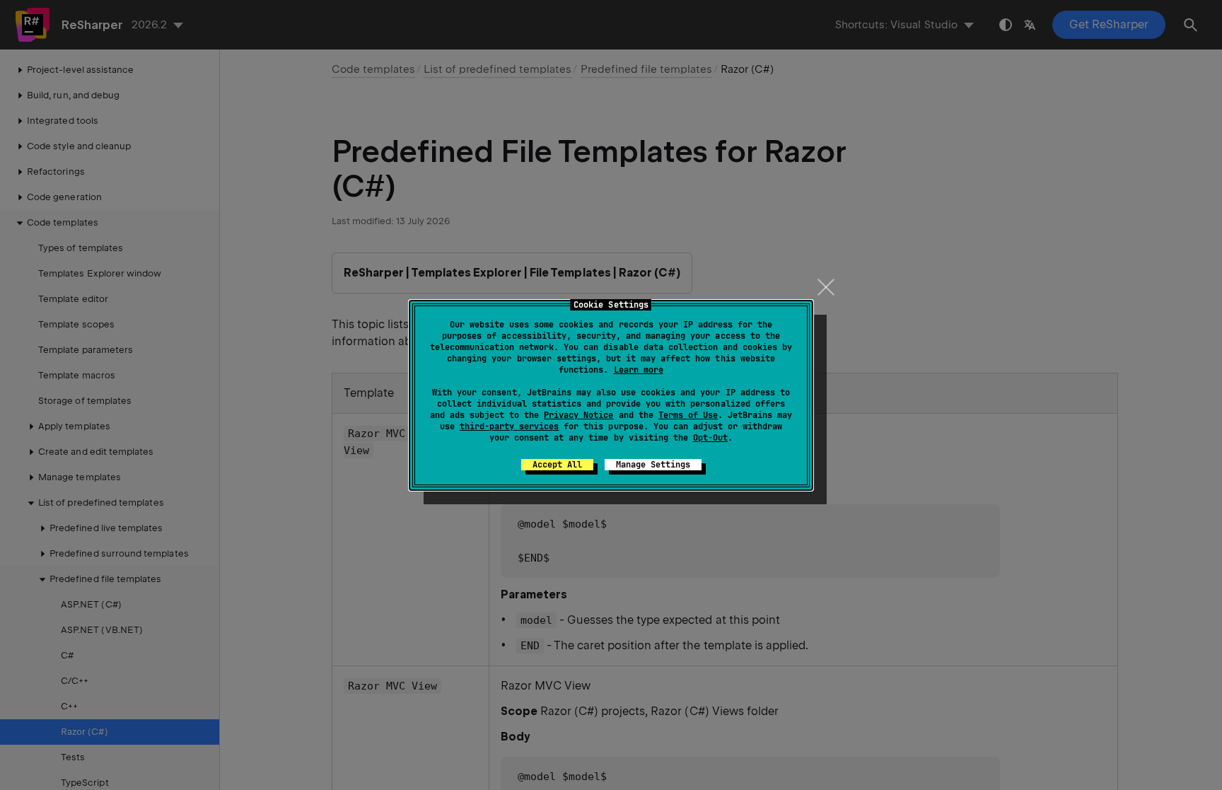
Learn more (638, 370)
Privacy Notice (578, 415)
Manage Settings (653, 464)
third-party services (509, 426)
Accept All (557, 464)
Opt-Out (710, 437)
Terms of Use (688, 415)
